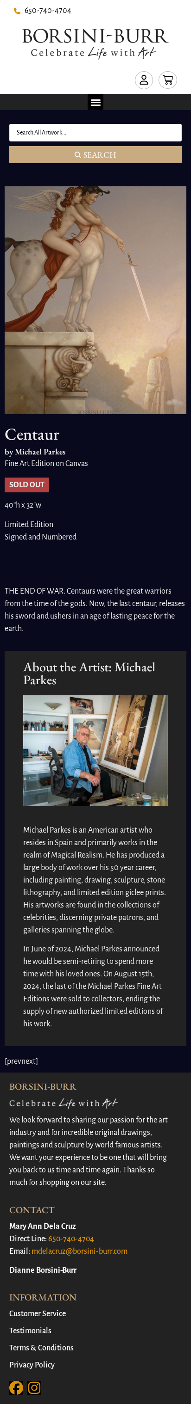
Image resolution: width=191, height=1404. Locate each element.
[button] (96, 102)
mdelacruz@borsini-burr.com (79, 1251)
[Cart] (168, 80)
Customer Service (37, 1314)
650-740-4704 (71, 1239)
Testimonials (30, 1331)
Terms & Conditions (41, 1348)
